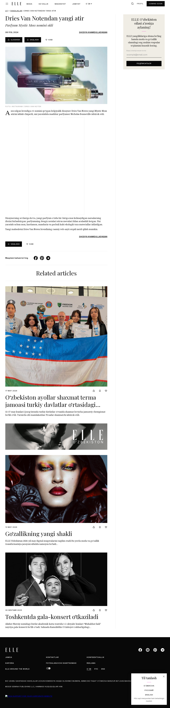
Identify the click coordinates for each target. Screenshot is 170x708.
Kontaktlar (52, 657)
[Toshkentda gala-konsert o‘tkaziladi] (56, 579)
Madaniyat (60, 4)
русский (149, 690)
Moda (29, 4)
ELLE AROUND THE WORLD (17, 669)
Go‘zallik (43, 4)
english (149, 695)
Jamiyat (76, 4)
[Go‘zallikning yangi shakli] (56, 489)
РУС (96, 669)
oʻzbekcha (149, 686)
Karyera (9, 663)
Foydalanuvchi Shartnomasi (61, 663)
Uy (6, 11)
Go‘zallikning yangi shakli (38, 533)
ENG (103, 669)
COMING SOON (155, 4)
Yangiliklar (16, 11)
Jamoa (8, 657)
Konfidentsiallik (95, 657)
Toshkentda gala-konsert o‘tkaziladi (51, 616)
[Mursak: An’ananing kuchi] (56, 436)
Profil (140, 4)
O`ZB (89, 669)
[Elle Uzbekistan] (16, 3)
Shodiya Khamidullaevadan (93, 32)
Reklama (91, 663)
